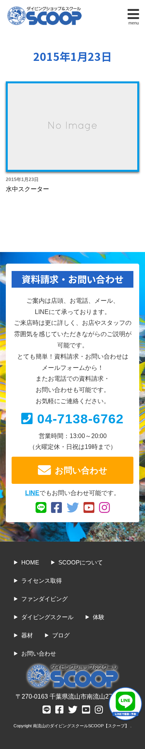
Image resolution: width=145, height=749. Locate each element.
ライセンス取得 (41, 580)
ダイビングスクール (47, 617)
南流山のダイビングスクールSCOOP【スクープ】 (81, 725)
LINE (32, 493)
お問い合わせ (81, 470)
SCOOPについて (80, 562)
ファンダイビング (44, 598)
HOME (30, 562)
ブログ (61, 635)
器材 (27, 635)
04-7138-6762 (80, 418)
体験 (98, 617)
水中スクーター (27, 189)
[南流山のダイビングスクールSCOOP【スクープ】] (44, 8)
